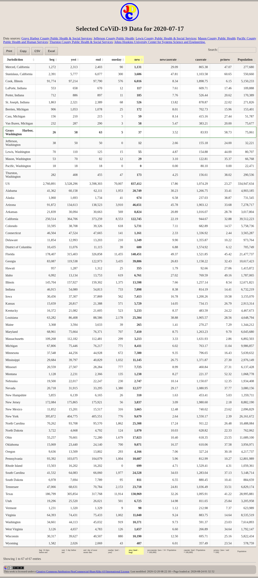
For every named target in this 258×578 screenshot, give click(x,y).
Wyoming (11, 543)
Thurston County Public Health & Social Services (81, 42)
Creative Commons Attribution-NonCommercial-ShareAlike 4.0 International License (82, 571)
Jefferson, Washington (13, 142)
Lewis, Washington (17, 152)
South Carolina (15, 472)
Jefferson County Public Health (114, 38)
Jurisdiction (15, 59)
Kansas (10, 303)
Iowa (8, 296)
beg (52, 59)
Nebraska (11, 381)
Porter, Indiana (14, 95)
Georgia (10, 261)
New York (12, 416)
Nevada (10, 388)
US (7, 183)
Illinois (9, 282)
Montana (11, 374)
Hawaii (10, 268)
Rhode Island (13, 465)
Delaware (11, 240)
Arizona (10, 205)
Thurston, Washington (13, 174)
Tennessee (12, 487)
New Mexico (13, 409)
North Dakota (14, 430)
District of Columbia (18, 247)
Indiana (10, 289)
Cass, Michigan (15, 116)
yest (73, 59)
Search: (212, 49)
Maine (9, 324)
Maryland (11, 331)
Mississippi (12, 360)
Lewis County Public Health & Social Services (166, 38)
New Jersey (12, 402)
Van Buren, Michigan (19, 123)
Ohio (8, 437)
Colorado (11, 226)
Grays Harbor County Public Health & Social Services (56, 38)
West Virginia (14, 529)
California (11, 219)
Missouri (11, 367)
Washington (13, 522)
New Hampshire (15, 395)
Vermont (10, 508)
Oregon (10, 451)
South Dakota (14, 479)
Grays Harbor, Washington (19, 132)
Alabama (11, 190)
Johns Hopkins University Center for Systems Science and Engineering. (160, 42)
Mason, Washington (18, 159)
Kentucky (11, 310)
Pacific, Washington (18, 166)
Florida (10, 254)
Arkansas (11, 212)
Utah (8, 501)
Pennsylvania (13, 458)
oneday (117, 59)
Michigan (11, 346)
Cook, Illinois (14, 81)
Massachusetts (14, 338)
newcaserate (168, 59)
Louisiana (11, 317)
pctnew (225, 59)
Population (245, 59)
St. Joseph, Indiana (17, 102)
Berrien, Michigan (17, 109)
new (137, 59)
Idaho (9, 275)
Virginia (10, 515)
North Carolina (15, 423)
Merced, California (17, 67)
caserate (200, 59)
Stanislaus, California (18, 74)
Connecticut (13, 233)
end (98, 59)
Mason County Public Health (216, 38)
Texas (9, 494)
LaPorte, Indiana (16, 88)
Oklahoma (12, 444)
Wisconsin (12, 536)
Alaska (9, 197)
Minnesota (12, 353)
